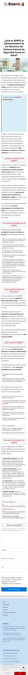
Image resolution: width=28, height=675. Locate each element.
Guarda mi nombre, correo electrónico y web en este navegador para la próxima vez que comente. (12, 580)
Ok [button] (20, 673)
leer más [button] (4, 669)
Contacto (5, 607)
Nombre (4, 550)
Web (2, 566)
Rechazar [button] (8, 673)
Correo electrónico (8, 558)
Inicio (4, 601)
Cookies (5, 609)
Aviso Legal (6, 604)
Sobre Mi (5, 615)
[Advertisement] (14, 23)
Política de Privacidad (9, 612)
